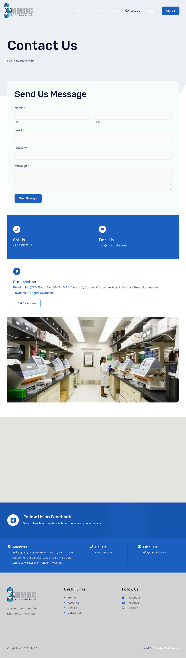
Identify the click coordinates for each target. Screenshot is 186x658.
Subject (21, 148)
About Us (96, 11)
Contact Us (132, 11)
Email (19, 130)
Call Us (170, 10)
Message (22, 166)
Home (80, 11)
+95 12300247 (22, 245)
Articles (151, 11)
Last (97, 121)
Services (113, 11)
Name (20, 108)
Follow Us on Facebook (47, 516)
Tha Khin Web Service (166, 648)
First (17, 121)
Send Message (28, 198)
